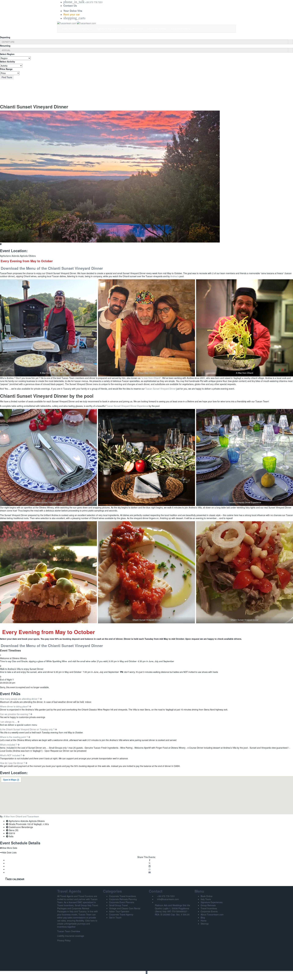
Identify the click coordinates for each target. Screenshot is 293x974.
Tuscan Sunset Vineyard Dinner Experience (127, 405)
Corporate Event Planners (121, 902)
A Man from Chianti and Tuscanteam (21, 816)
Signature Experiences (108, 28)
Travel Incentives (156, 28)
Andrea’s (174, 276)
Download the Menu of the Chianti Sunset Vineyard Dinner (52, 268)
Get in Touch (115, 917)
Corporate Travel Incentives (122, 896)
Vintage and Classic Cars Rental (124, 908)
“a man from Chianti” (151, 377)
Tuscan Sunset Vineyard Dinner (160, 388)
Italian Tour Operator (119, 911)
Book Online (68, 28)
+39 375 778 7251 (166, 896)
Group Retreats (134, 28)
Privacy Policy (64, 940)
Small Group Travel (118, 905)
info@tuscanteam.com (168, 899)
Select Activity (7, 61)
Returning (5, 45)
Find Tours (7, 77)
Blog (203, 917)
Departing (5, 37)
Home (203, 920)
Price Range (6, 69)
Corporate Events (180, 28)
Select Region (7, 54)
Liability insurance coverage (70, 935)
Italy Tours (86, 28)
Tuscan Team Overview (68, 931)
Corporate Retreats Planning (123, 899)
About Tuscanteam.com (212, 914)
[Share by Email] (149, 872)
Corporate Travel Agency (121, 914)
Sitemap (205, 923)
